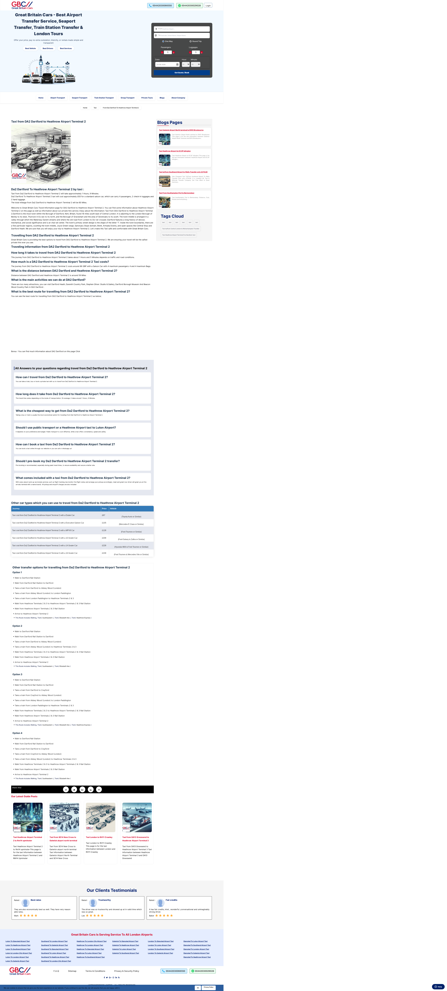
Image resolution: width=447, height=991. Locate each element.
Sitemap (72, 971)
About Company (178, 98)
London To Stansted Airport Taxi (161, 941)
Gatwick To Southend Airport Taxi (125, 953)
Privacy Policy (208, 987)
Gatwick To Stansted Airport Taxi (125, 941)
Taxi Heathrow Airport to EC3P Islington (175, 151)
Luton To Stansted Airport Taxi (18, 941)
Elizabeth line (64, 618)
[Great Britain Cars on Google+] (110, 977)
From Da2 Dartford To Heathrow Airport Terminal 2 (121, 108)
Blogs (162, 98)
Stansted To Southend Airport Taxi (197, 945)
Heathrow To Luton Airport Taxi (89, 953)
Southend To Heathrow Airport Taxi (55, 957)
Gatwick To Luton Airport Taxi (124, 949)
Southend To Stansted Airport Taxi (54, 949)
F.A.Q (56, 971)
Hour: (184, 59)
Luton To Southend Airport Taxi (18, 949)
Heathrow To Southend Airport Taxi (91, 957)
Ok (198, 988)
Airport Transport (57, 98)
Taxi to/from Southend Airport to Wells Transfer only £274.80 (183, 172)
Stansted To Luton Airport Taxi (195, 941)
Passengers (166, 47)
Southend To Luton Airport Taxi (53, 953)
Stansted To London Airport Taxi (196, 949)
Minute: (194, 59)
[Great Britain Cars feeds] (119, 977)
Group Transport (127, 98)
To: (159, 35)
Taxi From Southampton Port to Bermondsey (176, 193)
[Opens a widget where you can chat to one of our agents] (438, 987)
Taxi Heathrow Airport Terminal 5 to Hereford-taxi (178, 235)
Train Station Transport (104, 98)
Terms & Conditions (95, 971)
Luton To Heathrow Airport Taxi (18, 945)
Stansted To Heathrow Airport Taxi (197, 957)
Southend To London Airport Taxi (54, 941)
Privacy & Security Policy (126, 971)
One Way (169, 41)
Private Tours (147, 98)
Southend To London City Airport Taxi (56, 961)
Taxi (95, 108)
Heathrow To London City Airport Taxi (92, 941)
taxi (163, 222)
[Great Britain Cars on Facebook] (104, 977)
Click (78, 351)
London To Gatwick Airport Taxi (160, 953)
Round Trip (196, 41)
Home (40, 98)
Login (208, 5)
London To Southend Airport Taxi (161, 949)
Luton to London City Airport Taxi (19, 953)
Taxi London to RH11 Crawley (99, 837)
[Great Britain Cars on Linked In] (116, 977)
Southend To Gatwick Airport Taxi (54, 945)
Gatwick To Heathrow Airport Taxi (125, 945)
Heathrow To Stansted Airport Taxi (90, 949)
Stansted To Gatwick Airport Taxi (196, 953)
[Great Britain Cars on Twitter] (107, 977)
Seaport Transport (79, 98)
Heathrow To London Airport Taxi (90, 945)
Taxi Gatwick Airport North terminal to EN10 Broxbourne (181, 130)
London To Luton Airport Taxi (159, 945)
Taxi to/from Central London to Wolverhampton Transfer (180, 229)
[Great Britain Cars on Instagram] (113, 977)
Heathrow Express (83, 618)
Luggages (193, 47)
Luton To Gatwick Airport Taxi (17, 961)
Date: (157, 59)
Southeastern (47, 618)
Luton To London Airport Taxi (17, 957)
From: (160, 29)
